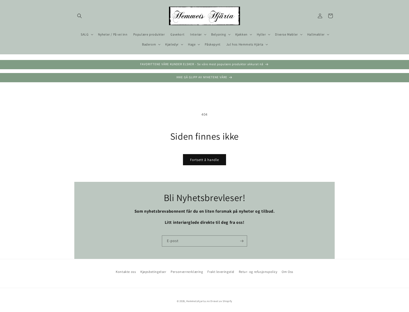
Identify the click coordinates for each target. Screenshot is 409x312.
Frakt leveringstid (220, 272)
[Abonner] (241, 241)
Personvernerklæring (187, 272)
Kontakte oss (126, 272)
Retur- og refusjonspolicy (258, 272)
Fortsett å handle (204, 159)
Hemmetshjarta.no (198, 301)
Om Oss (287, 272)
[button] (79, 16)
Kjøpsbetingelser (153, 272)
